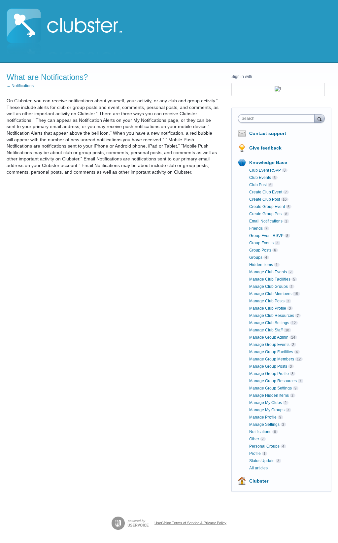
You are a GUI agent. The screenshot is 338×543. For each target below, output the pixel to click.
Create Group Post (266, 214)
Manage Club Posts (267, 301)
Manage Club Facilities (269, 279)
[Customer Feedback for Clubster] (64, 31)
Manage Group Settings (270, 388)
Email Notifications (266, 221)
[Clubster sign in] (278, 89)
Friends (256, 228)
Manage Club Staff (266, 330)
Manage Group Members (271, 359)
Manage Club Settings (269, 323)
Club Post (258, 185)
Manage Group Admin (268, 337)
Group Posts (260, 250)
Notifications (260, 431)
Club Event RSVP (265, 170)
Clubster (258, 481)
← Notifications (20, 86)
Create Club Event (265, 192)
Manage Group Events (269, 344)
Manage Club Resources (271, 315)
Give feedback (265, 148)
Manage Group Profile (269, 373)
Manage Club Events (268, 272)
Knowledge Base (268, 162)
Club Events (260, 177)
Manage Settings (264, 424)
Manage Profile (263, 417)
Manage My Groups (267, 410)
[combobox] (277, 118)
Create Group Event (267, 206)
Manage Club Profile (267, 308)
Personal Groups (264, 446)
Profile (255, 453)
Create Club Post (264, 199)
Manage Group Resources (273, 381)
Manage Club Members (270, 293)
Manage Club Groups (268, 286)
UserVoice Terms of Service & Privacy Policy (190, 523)
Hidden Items (261, 264)
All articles (258, 468)
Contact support (267, 133)
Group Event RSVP (266, 235)
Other (254, 439)
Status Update (262, 460)
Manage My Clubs (265, 402)
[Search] (319, 118)
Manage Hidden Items (269, 395)
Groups (255, 257)
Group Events (261, 243)
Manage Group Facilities (271, 352)
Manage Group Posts (268, 366)
